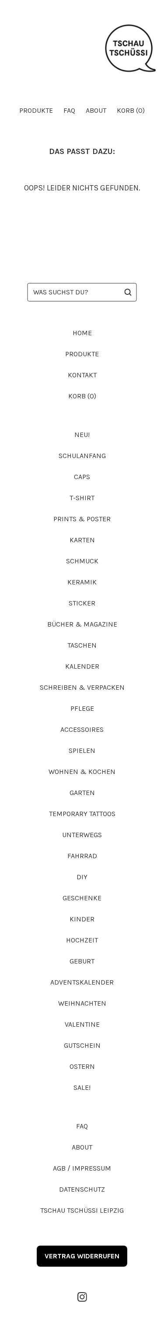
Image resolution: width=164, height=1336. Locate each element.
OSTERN (82, 1066)
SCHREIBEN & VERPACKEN (82, 687)
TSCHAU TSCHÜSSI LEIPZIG (82, 1210)
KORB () (131, 110)
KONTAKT (82, 375)
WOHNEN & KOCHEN (82, 771)
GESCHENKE (82, 898)
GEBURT (82, 961)
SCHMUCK (82, 561)
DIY (82, 877)
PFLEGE (82, 708)
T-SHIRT (82, 498)
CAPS (82, 477)
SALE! (82, 1087)
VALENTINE (82, 1024)
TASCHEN (82, 645)
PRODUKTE (36, 110)
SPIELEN (82, 750)
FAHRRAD (82, 856)
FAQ (69, 110)
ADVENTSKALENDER (82, 982)
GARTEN (82, 792)
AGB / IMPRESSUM (82, 1168)
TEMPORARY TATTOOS (82, 813)
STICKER (82, 603)
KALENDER (82, 666)
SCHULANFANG (82, 455)
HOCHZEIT (82, 940)
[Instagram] (82, 1297)
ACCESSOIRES (82, 729)
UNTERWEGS (82, 835)
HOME (82, 333)
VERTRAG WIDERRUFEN (82, 1256)
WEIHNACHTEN (82, 1003)
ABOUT (96, 110)
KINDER (82, 919)
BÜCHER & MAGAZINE (82, 624)
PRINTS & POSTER (82, 519)
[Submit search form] (128, 292)
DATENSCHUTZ (82, 1189)
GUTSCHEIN (82, 1045)
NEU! (82, 434)
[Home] (82, 49)
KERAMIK (82, 582)
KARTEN (82, 540)
